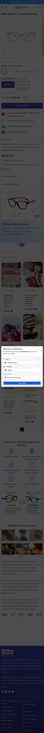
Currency (8, 374)
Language (8, 366)
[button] (22, 363)
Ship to (8, 359)
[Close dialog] (41, 348)
